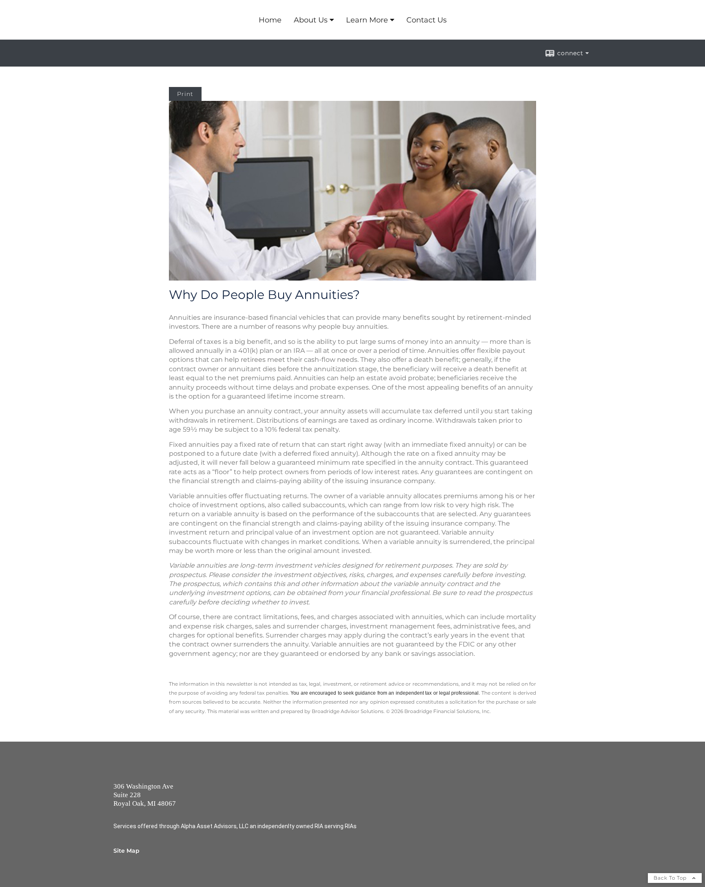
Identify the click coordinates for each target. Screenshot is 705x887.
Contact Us (426, 20)
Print (185, 94)
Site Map (126, 850)
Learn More (367, 20)
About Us (311, 20)
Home (270, 20)
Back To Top (671, 878)
